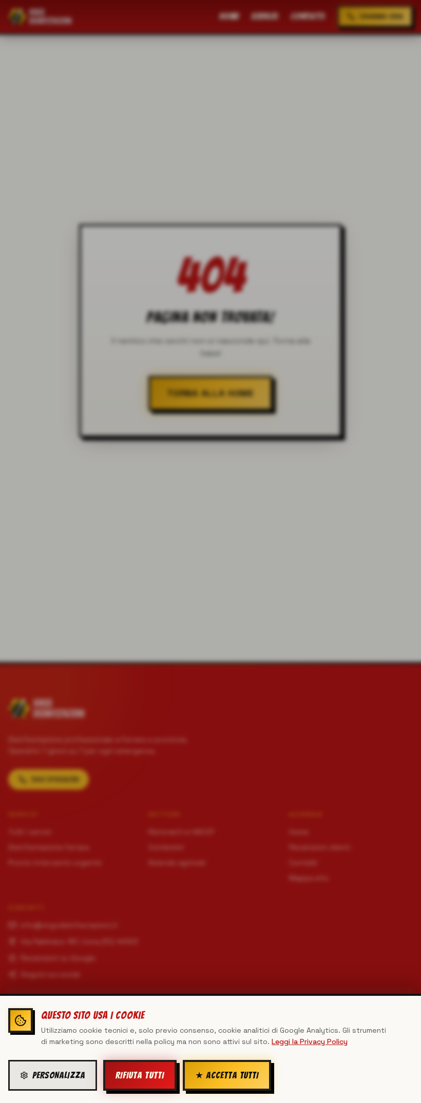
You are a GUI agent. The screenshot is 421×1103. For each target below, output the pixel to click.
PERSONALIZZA (58, 1075)
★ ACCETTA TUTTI (227, 1075)
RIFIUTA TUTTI (140, 1075)
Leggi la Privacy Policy (310, 1041)
